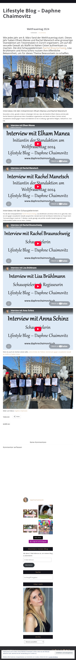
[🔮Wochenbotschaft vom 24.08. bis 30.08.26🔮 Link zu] (30, 512)
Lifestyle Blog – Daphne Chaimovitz (32, 13)
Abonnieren (29, 565)
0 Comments (42, 33)
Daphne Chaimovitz (21, 411)
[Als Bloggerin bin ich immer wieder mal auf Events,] (45, 527)
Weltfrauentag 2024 (38, 29)
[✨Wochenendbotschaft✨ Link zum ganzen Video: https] (30, 527)
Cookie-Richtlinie (53, 657)
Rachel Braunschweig (54, 48)
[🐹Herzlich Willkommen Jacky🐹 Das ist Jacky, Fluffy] (45, 512)
